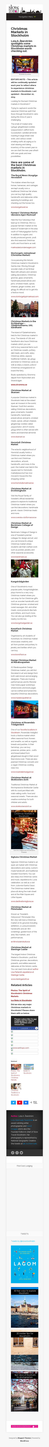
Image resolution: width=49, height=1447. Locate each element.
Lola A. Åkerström (26, 1116)
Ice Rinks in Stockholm (21, 1000)
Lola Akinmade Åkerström (22, 1120)
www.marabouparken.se (21, 698)
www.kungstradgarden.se (21, 623)
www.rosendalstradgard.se (22, 772)
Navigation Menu (26, 17)
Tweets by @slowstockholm (23, 1241)
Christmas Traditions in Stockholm (15, 1092)
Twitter (21, 1153)
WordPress (24, 1441)
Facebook (17, 1153)
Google (12, 1153)
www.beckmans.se (19, 557)
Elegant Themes (24, 1438)
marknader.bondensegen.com (23, 247)
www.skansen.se (18, 437)
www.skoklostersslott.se (21, 806)
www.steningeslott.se (20, 979)
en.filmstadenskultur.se (20, 942)
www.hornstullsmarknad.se (22, 483)
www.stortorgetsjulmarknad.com (25, 296)
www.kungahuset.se (19, 207)
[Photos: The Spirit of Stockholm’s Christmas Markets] (16, 1067)
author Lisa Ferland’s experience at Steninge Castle (24, 972)
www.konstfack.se (18, 654)
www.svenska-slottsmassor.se (23, 517)
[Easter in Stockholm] (28, 1067)
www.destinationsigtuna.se (22, 901)
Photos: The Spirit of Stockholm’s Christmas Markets (21, 993)
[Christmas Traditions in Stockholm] (16, 1086)
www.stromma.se (19, 385)
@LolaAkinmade (30, 1144)
